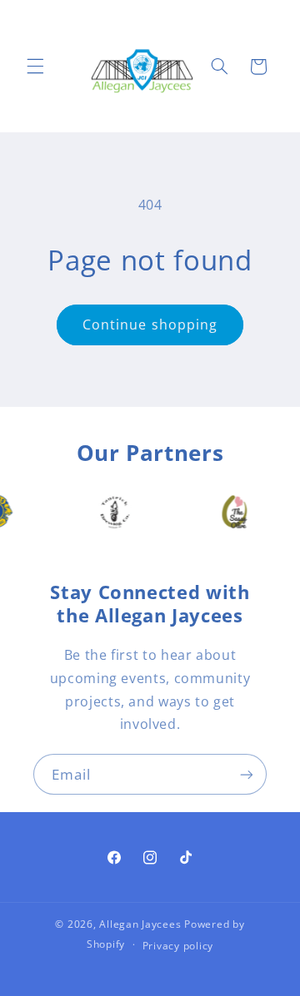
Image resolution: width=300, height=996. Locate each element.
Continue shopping (150, 324)
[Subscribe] (247, 774)
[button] (35, 66)
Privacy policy (177, 945)
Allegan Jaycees (140, 924)
